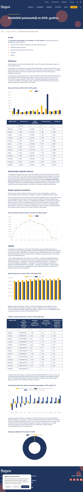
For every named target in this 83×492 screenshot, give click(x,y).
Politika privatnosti (27, 487)
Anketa (46, 2)
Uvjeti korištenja (26, 485)
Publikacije (64, 2)
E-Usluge (73, 7)
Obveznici (49, 7)
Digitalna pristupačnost (29, 476)
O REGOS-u (31, 7)
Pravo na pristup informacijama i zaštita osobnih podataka (29, 480)
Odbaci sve (16, 486)
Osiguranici (40, 7)
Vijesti (66, 7)
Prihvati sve (25, 486)
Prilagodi (8, 486)
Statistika (58, 7)
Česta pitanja (55, 2)
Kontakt (72, 2)
